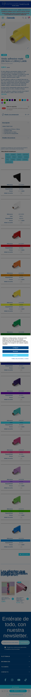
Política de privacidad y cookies (20, 358)
